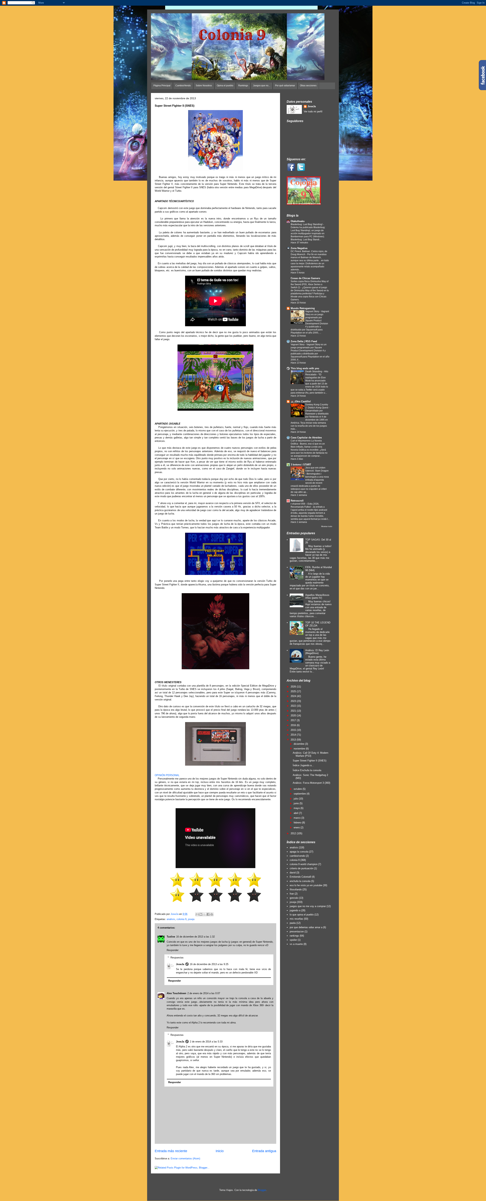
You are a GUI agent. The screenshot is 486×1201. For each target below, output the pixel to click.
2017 (294, 720)
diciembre (299, 743)
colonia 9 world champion (303, 864)
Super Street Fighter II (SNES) (309, 760)
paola (293, 923)
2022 (294, 705)
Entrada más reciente (171, 1151)
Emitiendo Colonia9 (300, 876)
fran (292, 893)
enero (297, 827)
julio (296, 798)
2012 (294, 833)
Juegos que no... (261, 85)
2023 (294, 701)
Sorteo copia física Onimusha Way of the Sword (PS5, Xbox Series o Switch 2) (309, 284)
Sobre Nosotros (204, 85)
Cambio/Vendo (183, 85)
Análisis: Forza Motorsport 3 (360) (311, 782)
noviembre (300, 748)
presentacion (297, 931)
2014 (294, 734)
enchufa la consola (300, 881)
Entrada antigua (264, 1151)
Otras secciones (308, 85)
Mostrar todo (326, 526)
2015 (294, 730)
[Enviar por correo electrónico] (197, 914)
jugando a (295, 910)
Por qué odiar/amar (285, 85)
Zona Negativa (299, 248)
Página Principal (161, 85)
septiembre (300, 793)
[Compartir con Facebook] (208, 914)
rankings (294, 935)
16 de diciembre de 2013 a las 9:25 (209, 964)
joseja (191, 919)
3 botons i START (301, 464)
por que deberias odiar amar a (306, 927)
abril (296, 813)
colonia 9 (181, 919)
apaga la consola (299, 851)
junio (297, 803)
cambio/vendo (297, 855)
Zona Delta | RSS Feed (304, 341)
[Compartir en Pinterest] (212, 914)
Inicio (220, 1151)
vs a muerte (296, 944)
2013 (294, 739)
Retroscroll (297, 500)
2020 (294, 715)
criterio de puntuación (301, 868)
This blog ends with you (305, 368)
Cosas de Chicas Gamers (305, 278)
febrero (298, 822)
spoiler (293, 939)
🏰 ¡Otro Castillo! (301, 401)
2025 (294, 691)
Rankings (243, 85)
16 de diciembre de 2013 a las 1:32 (195, 936)
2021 (294, 710)
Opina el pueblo (225, 85)
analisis (171, 919)
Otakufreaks (298, 221)
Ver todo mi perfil (313, 111)
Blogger (262, 1190)
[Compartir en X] (204, 914)
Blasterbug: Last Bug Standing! (307, 224)
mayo (297, 808)
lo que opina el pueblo (302, 914)
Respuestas (177, 957)
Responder (172, 950)
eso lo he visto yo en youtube (306, 885)
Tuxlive (171, 936)
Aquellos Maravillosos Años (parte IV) (317, 596)
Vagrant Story (312, 311)
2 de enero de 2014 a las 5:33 (206, 1041)
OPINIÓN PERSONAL (167, 775)
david (293, 872)
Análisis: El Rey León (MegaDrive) (317, 652)
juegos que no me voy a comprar (308, 906)
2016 (294, 725)
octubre (298, 788)
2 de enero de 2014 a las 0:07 (203, 993)
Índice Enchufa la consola (307, 770)
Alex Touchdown (176, 993)
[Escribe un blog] (201, 914)
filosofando (296, 889)
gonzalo (294, 897)
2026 (294, 686)
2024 (294, 696)
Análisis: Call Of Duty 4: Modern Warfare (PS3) (310, 754)
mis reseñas (296, 918)
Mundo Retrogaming (303, 308)
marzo (297, 817)
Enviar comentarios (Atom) (185, 1158)
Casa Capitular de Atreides (306, 437)
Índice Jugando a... (303, 765)
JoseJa (180, 964)
